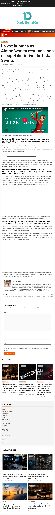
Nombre (6, 333)
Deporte (4, 421)
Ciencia (4, 417)
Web (5, 343)
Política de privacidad (16, 5)
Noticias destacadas (7, 411)
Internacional (5, 413)
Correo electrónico (9, 338)
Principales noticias (32, 472)
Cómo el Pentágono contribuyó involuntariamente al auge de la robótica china (38, 476)
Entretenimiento (4, 41)
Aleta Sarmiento (5, 64)
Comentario (7, 312)
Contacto (4, 425)
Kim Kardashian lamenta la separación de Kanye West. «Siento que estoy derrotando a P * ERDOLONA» (40, 297)
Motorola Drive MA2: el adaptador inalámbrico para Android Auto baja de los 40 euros (14, 476)
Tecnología (5, 419)
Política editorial (19, 3)
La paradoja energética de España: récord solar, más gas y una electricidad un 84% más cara (13, 506)
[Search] (53, 35)
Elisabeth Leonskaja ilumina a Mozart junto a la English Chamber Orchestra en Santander (39, 506)
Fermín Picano (14, 392)
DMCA (12, 3)
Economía (4, 415)
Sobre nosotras (15, 1)
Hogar (3, 409)
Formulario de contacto (25, 1)
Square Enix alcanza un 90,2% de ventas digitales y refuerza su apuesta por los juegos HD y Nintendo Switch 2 (27, 388)
